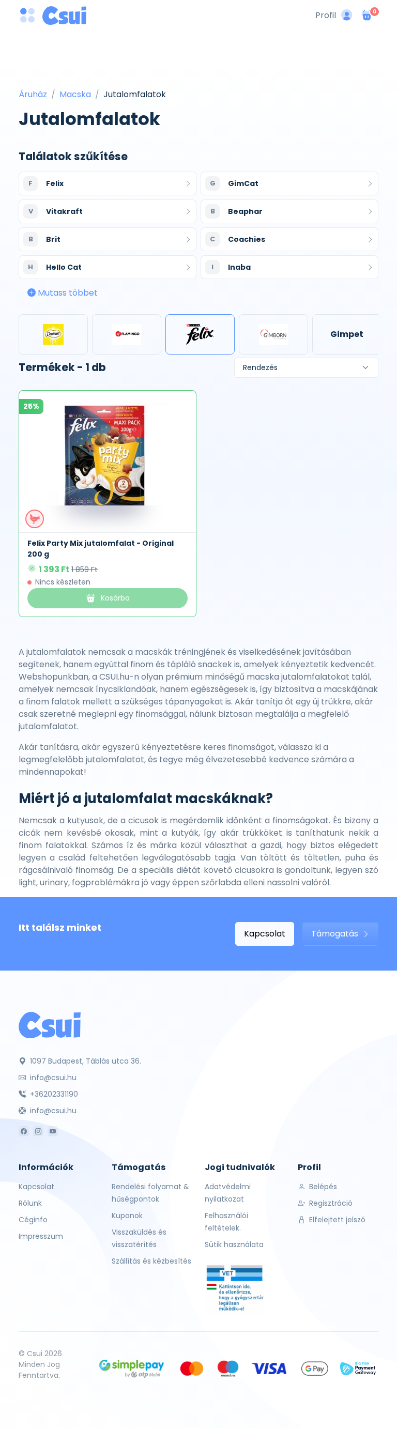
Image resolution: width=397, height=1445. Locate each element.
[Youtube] (53, 1131)
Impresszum (41, 1236)
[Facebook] (24, 1131)
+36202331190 (53, 1094)
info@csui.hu (52, 1077)
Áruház (33, 94)
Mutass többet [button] (67, 293)
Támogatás (335, 934)
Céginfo (33, 1220)
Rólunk (30, 1203)
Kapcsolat (264, 934)
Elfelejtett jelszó (336, 1220)
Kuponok (127, 1215)
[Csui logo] (64, 15)
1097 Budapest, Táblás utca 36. (84, 1061)
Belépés (322, 1186)
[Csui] (50, 1025)
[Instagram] (38, 1131)
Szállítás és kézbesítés (151, 1261)
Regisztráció (330, 1203)
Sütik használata (234, 1244)
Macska (75, 94)
